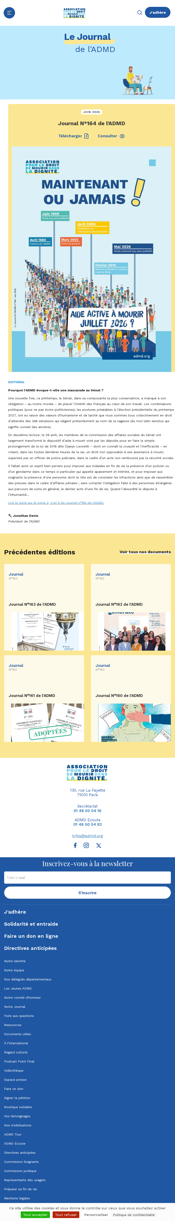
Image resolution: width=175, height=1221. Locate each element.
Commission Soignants (21, 1162)
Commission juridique (20, 1171)
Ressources (12, 1025)
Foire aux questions (19, 1016)
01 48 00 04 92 (87, 824)
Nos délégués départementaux (27, 979)
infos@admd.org (87, 836)
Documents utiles (17, 1034)
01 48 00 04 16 (87, 810)
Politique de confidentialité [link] (134, 1215)
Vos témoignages (17, 1116)
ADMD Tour (12, 1134)
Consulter (107, 135)
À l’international (16, 1043)
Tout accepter (35, 1215)
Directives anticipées (30, 948)
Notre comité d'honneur (22, 997)
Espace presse (15, 1079)
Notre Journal (14, 1006)
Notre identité (15, 961)
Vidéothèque (13, 1070)
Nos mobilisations (17, 1125)
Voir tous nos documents (145, 551)
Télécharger (70, 135)
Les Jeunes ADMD (18, 988)
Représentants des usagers (25, 1180)
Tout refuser (66, 1215)
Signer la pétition (17, 1098)
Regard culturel (16, 1052)
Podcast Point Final (19, 1061)
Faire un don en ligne (31, 936)
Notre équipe (14, 970)
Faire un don (13, 1089)
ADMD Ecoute (15, 1143)
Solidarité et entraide (31, 924)
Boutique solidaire (18, 1107)
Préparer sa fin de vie (20, 1189)
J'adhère (157, 12)
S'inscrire (87, 892)
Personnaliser (96, 1215)
